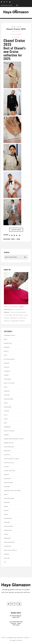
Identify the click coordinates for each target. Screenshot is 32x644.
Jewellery (7, 450)
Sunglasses (8, 530)
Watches (7, 558)
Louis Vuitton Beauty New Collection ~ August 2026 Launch (16, 623)
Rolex (6, 514)
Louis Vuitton (9, 462)
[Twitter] (2, 2)
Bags (5, 339)
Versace (6, 554)
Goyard (6, 411)
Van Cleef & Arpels (10, 550)
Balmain (7, 347)
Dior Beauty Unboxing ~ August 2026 (16, 616)
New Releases (8, 482)
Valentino (7, 546)
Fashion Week (8, 399)
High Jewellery (9, 447)
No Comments (16, 37)
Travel (6, 534)
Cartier (6, 367)
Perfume (7, 502)
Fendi (6, 403)
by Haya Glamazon (16, 34)
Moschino (7, 478)
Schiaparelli (8, 518)
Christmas (7, 379)
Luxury (6, 466)
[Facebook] (7, 2)
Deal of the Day (9, 383)
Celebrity (7, 371)
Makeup (6, 474)
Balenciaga (8, 343)
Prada (6, 506)
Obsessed (7, 486)
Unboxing (7, 538)
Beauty (6, 351)
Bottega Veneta (9, 359)
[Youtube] (10, 2)
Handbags (7, 427)
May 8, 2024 (16, 31)
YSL (5, 562)
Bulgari (6, 363)
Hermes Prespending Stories (13, 439)
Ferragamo (7, 407)
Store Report (8, 526)
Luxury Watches (9, 470)
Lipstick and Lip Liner (11, 458)
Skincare (7, 522)
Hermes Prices (8, 443)
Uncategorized (9, 542)
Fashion (18, 27)
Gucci (6, 415)
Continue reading (16, 229)
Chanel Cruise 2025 (16, 29)
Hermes (6, 435)
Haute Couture (9, 431)
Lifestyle (7, 454)
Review (6, 510)
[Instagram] (5, 2)
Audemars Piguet (9, 335)
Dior (5, 387)
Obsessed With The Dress (12, 490)
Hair (5, 423)
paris (5, 494)
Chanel (13, 27)
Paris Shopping (9, 498)
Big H (5, 355)
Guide (6, 419)
